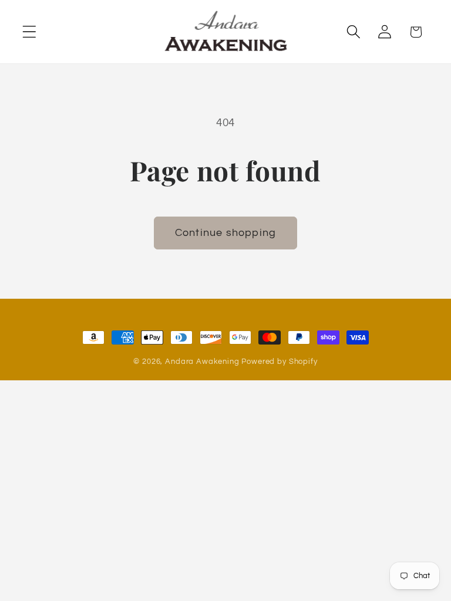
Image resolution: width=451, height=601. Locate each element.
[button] (29, 32)
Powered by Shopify (279, 361)
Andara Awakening (202, 361)
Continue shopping (225, 232)
